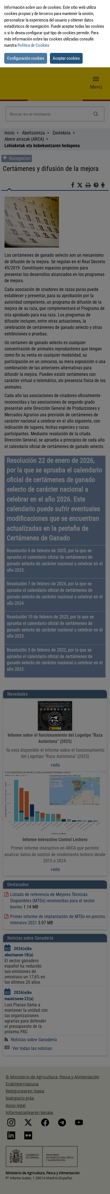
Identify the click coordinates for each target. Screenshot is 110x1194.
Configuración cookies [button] (25, 58)
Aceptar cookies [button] (66, 58)
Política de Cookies (33, 45)
